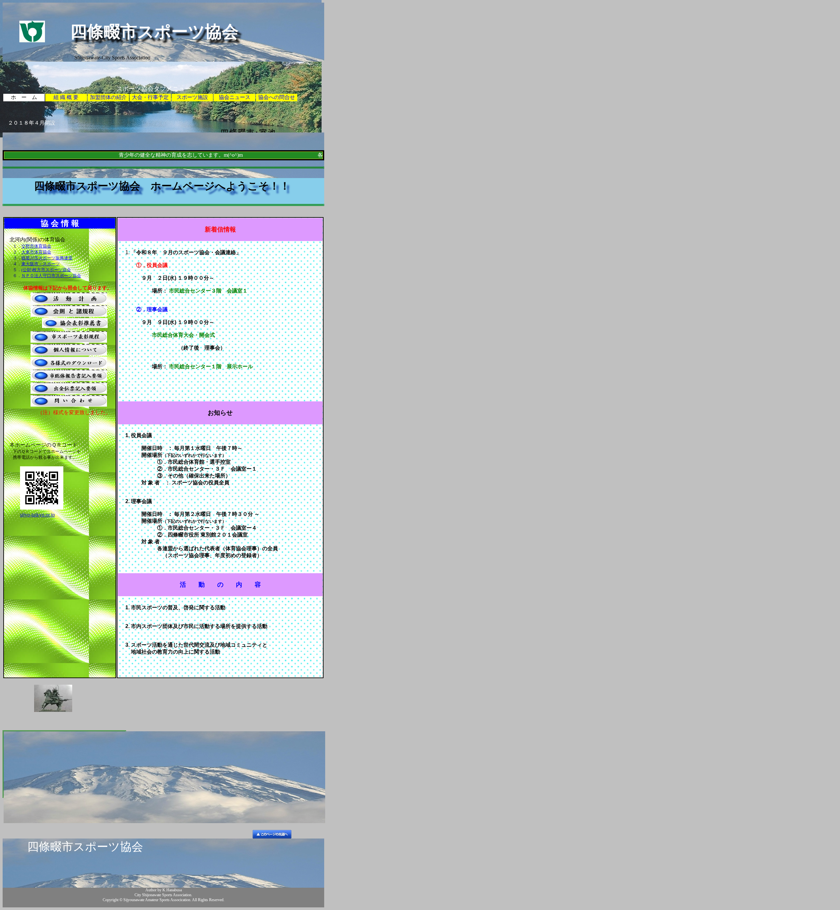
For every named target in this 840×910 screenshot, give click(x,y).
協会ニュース (234, 97)
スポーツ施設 (192, 97)
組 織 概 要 (65, 97)
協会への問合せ (276, 97)
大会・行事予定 (150, 97)
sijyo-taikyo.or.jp (37, 514)
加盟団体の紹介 (108, 97)
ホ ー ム (24, 97)
